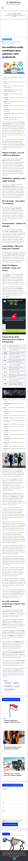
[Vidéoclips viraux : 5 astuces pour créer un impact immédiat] (14, 763)
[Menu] (2, 8)
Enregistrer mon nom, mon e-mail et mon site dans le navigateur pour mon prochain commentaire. (12, 820)
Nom (3, 802)
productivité (4, 43)
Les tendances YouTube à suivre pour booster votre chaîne (12, 748)
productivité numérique (11, 43)
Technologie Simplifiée (7, 39)
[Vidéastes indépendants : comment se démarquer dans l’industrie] (14, 710)
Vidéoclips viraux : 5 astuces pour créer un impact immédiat (12, 774)
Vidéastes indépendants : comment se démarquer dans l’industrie (12, 721)
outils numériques (17, 41)
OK (14, 858)
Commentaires (5, 789)
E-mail (3, 810)
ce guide (20, 288)
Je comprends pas (13, 2)
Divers (5, 838)
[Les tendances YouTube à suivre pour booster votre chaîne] (14, 737)
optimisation (11, 41)
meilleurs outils (6, 41)
